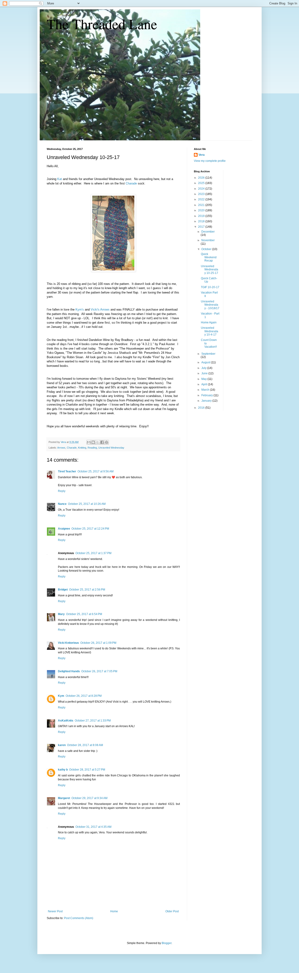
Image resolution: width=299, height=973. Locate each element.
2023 (201, 194)
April (204, 384)
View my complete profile (210, 161)
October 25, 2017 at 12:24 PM (90, 528)
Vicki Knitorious (68, 642)
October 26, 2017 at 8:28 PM (84, 695)
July (204, 368)
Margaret (64, 798)
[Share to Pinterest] (106, 442)
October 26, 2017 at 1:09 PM (98, 642)
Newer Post (55, 911)
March (205, 389)
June (204, 373)
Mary (61, 614)
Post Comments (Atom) (78, 918)
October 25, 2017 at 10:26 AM (87, 504)
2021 (201, 205)
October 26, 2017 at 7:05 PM (99, 671)
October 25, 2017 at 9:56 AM (96, 471)
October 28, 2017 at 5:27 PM (87, 769)
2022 (201, 199)
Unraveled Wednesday (111, 447)
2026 (201, 177)
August (206, 362)
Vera (202, 154)
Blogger (166, 943)
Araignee (64, 528)
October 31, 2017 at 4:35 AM (93, 826)
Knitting (82, 447)
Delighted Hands (69, 671)
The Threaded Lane (102, 23)
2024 (201, 188)
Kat (59, 179)
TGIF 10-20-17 (210, 287)
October (206, 249)
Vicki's (95, 309)
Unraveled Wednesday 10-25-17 (209, 270)
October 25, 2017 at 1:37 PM (93, 553)
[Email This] (88, 442)
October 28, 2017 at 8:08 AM (85, 745)
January (206, 400)
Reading (92, 447)
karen (62, 745)
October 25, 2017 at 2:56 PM (87, 589)
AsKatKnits (65, 720)
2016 (201, 407)
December (208, 231)
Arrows (105, 309)
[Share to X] (97, 442)
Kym (61, 695)
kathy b (63, 769)
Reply (61, 491)
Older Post (172, 911)
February (207, 395)
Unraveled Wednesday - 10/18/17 (210, 305)
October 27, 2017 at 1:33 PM (93, 720)
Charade (131, 183)
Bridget (63, 589)
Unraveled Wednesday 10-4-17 (209, 331)
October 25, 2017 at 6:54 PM (84, 614)
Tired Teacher (67, 471)
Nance (62, 504)
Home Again (209, 322)
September (208, 353)
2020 (201, 210)
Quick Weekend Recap (209, 257)
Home (114, 911)
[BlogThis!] (93, 442)
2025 (201, 183)
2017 (201, 226)
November (208, 240)
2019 (201, 216)
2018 (201, 221)
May (204, 379)
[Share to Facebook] (102, 442)
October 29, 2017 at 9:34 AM (89, 798)
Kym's (79, 309)
